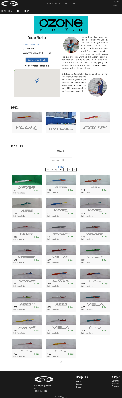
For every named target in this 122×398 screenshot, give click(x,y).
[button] (37, 80)
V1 (52, 170)
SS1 (56, 170)
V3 (65, 170)
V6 (74, 170)
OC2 (61, 170)
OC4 (70, 170)
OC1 (48, 170)
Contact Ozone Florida (37, 59)
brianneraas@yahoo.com (31, 44)
